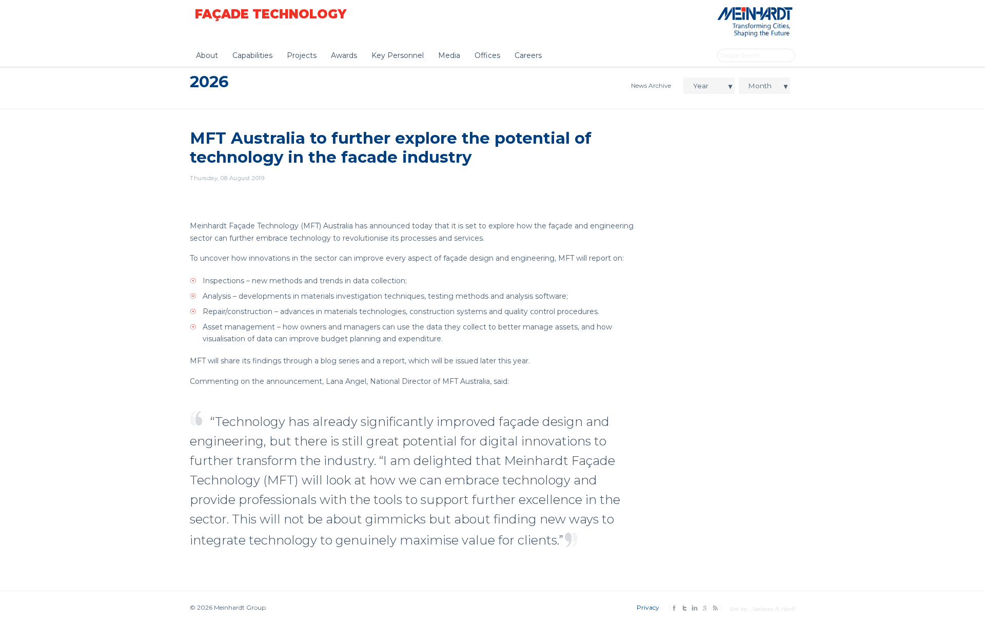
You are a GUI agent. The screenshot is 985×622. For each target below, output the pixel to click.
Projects (302, 55)
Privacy (648, 607)
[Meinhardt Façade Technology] (753, 34)
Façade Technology (270, 14)
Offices (487, 55)
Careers (528, 55)
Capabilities (252, 55)
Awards (344, 55)
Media (449, 55)
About (207, 55)
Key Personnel (397, 55)
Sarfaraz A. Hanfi (774, 609)
